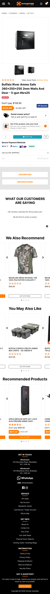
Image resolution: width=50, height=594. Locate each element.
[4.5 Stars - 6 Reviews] (25, 424)
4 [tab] (28, 300)
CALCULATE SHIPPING (10, 153)
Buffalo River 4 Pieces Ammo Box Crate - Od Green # (23, 349)
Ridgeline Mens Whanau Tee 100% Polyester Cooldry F (23, 279)
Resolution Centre (25, 506)
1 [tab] (21, 300)
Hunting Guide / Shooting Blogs (25, 543)
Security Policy (25, 568)
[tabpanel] (25, 270)
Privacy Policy (25, 557)
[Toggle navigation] (3, 3)
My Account (25, 502)
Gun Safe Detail (25, 535)
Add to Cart (25, 437)
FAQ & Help (25, 513)
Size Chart (25, 532)
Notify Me (28, 137)
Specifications (25, 182)
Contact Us (25, 528)
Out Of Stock (25, 296)
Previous (7, 257)
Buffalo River (42, 80)
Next (43, 257)
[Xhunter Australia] (25, 3)
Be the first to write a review (25, 217)
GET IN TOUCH (25, 586)
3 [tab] (26, 300)
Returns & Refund (25, 565)
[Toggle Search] (9, 3)
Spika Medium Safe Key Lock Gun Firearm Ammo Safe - (23, 420)
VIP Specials (42, 106)
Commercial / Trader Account (25, 510)
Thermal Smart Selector (25, 539)
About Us (25, 524)
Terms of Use (25, 554)
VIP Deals (25, 499)
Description (25, 174)
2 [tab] (23, 300)
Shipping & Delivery (25, 561)
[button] (10, 80)
